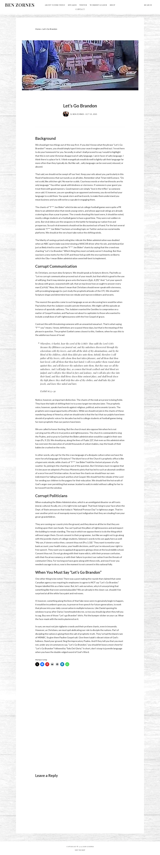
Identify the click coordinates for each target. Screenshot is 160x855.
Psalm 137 (88, 440)
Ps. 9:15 (45, 440)
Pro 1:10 (87, 542)
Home (38, 29)
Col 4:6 (43, 287)
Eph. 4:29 (93, 280)
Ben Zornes (19, 5)
